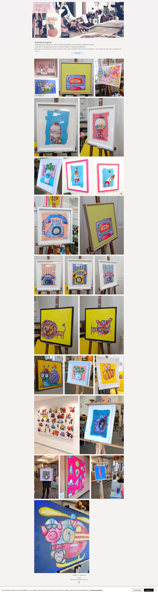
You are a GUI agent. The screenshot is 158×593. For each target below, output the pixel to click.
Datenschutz (83, 575)
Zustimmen (149, 590)
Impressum (76, 575)
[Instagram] (79, 582)
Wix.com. (85, 579)
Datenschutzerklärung (96, 590)
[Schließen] (156, 590)
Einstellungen (137, 590)
